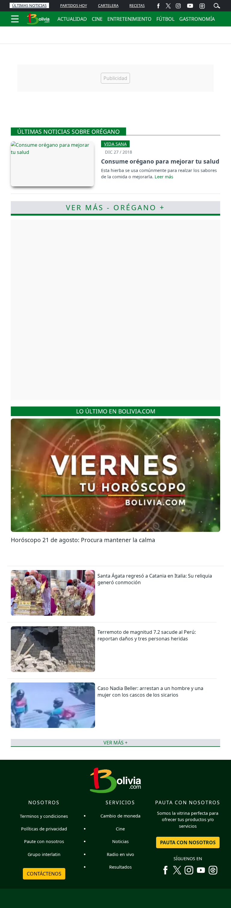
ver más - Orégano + (115, 207)
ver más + (115, 742)
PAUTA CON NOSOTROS (188, 842)
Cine (120, 829)
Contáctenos (44, 873)
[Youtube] (190, 5)
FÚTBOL (165, 19)
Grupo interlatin (44, 854)
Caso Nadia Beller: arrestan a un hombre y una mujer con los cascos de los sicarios (150, 691)
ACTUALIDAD (72, 19)
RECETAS (137, 5)
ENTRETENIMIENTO (129, 19)
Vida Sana (115, 144)
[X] (168, 5)
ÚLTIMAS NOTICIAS (29, 5)
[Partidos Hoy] (202, 6)
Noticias (120, 841)
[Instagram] (178, 5)
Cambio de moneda (120, 816)
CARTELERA (108, 5)
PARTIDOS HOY (73, 5)
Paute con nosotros (44, 841)
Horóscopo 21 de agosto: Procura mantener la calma (83, 540)
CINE (97, 19)
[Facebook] (158, 5)
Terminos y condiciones (44, 816)
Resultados (120, 867)
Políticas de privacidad (44, 829)
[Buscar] (217, 5)
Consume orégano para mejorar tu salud (160, 161)
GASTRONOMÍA (197, 19)
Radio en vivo (120, 854)
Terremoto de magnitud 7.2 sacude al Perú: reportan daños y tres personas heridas (146, 635)
